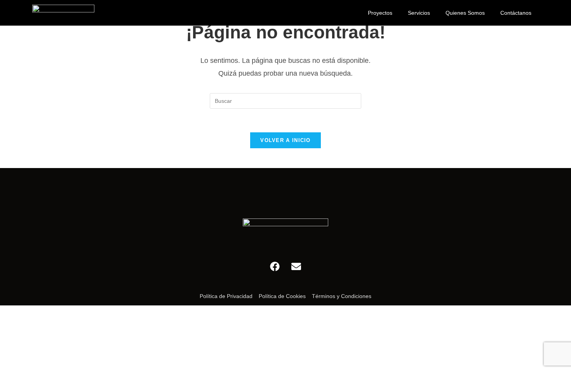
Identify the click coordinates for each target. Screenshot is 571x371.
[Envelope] (296, 266)
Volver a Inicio (285, 140)
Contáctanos (515, 13)
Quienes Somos (465, 13)
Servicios (419, 13)
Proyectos (380, 13)
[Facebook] (275, 266)
